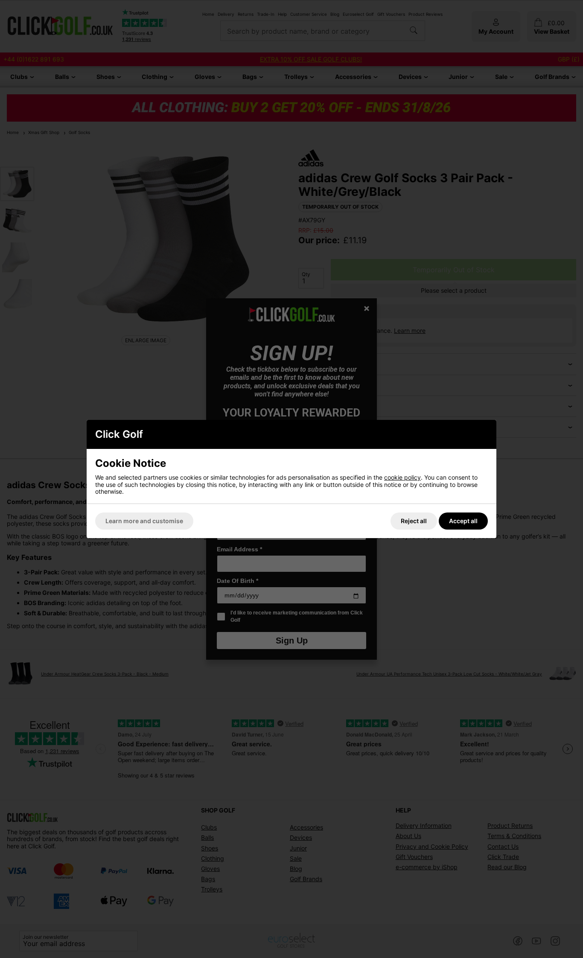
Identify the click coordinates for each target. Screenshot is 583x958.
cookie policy (402, 477)
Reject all (414, 520)
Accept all (463, 520)
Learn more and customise (144, 520)
